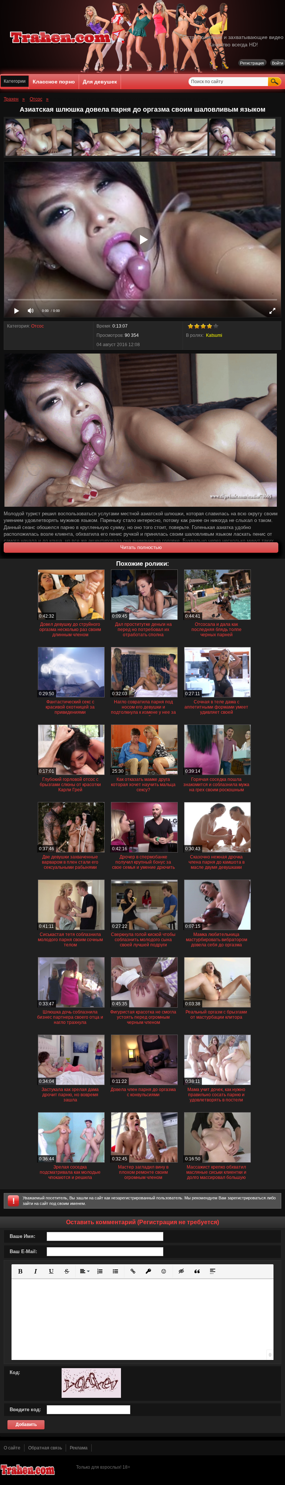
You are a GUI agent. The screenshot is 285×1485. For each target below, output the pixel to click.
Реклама (79, 1447)
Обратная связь (45, 1447)
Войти (277, 63)
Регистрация (252, 63)
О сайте (12, 1447)
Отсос (37, 326)
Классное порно (54, 82)
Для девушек (100, 82)
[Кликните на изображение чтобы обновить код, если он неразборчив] (91, 1396)
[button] (20, 1271)
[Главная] (61, 44)
